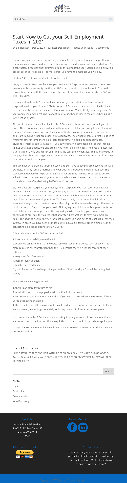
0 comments (102, 47)
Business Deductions (59, 47)
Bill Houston (22, 47)
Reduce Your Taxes (82, 47)
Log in (16, 386)
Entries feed (19, 391)
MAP (27, 436)
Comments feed (21, 396)
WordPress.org (21, 401)
